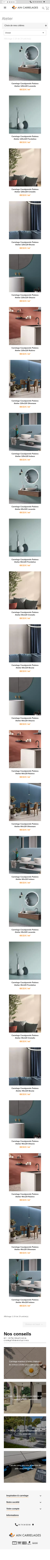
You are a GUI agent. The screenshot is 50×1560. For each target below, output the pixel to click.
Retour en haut (34, 1324)
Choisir (25, 32)
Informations (12, 1515)
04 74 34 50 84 (37, 2)
